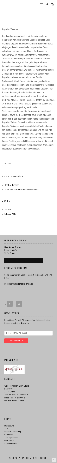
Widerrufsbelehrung (12, 431)
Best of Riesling (12, 185)
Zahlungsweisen (11, 437)
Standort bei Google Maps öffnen (24, 260)
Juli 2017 (8, 209)
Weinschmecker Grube (20, 4)
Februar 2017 (10, 214)
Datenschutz (9, 435)
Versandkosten (10, 443)
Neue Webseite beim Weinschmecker (22, 189)
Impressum (9, 426)
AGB (6, 428)
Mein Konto (9, 440)
